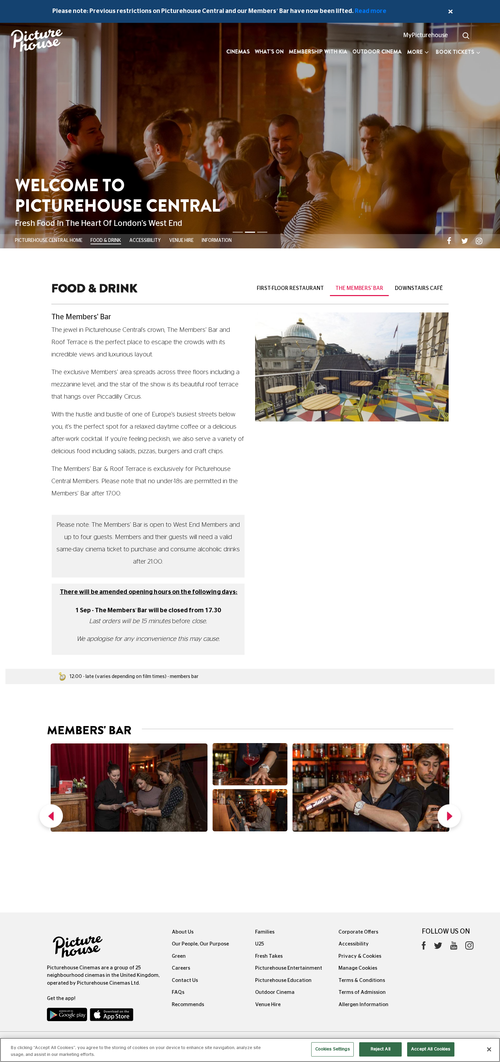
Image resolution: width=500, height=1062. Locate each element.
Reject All (380, 1049)
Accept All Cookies (430, 1049)
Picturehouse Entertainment (288, 778)
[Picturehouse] (41, 41)
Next (449, 628)
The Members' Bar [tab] (359, 98)
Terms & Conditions (361, 790)
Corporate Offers (358, 742)
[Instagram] (469, 758)
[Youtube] (453, 758)
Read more (370, 11)
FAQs (178, 802)
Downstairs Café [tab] (419, 98)
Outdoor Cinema (377, 52)
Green (179, 766)
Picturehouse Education (283, 790)
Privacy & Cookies (359, 766)
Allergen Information (363, 814)
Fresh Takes (269, 766)
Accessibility (353, 754)
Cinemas (238, 52)
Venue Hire (268, 814)
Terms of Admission (362, 802)
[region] (250, 1050)
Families (264, 742)
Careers (181, 778)
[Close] (489, 1049)
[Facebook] (424, 758)
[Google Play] (67, 827)
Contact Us (185, 790)
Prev (51, 628)
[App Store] (111, 827)
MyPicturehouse (425, 35)
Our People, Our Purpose (200, 754)
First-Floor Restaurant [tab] (290, 98)
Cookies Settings (332, 1049)
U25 (259, 754)
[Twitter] (438, 757)
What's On (269, 52)
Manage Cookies (357, 778)
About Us (183, 742)
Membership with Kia (318, 52)
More (415, 52)
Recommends (188, 814)
